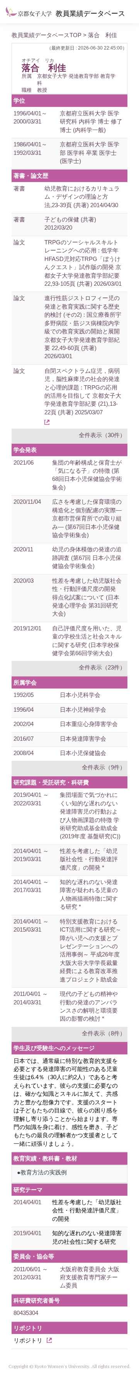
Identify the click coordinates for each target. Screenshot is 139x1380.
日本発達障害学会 (83, 738)
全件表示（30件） (102, 435)
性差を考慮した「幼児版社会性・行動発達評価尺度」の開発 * (89, 859)
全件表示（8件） (103, 1033)
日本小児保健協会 (83, 753)
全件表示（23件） (102, 667)
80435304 (26, 1313)
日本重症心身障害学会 (89, 724)
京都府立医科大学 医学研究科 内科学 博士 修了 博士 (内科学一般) (91, 121)
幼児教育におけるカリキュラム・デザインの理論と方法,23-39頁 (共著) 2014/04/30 (82, 196)
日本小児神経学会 (83, 709)
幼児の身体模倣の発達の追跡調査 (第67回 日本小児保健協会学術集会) (87, 557)
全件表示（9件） (103, 767)
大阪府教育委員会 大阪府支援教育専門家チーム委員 (89, 1277)
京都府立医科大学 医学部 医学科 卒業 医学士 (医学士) (89, 152)
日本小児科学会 (80, 695)
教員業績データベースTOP (46, 35)
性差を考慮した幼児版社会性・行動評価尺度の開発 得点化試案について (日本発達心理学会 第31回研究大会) (87, 597)
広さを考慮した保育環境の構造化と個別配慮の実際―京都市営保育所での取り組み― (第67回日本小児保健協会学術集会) (87, 518)
